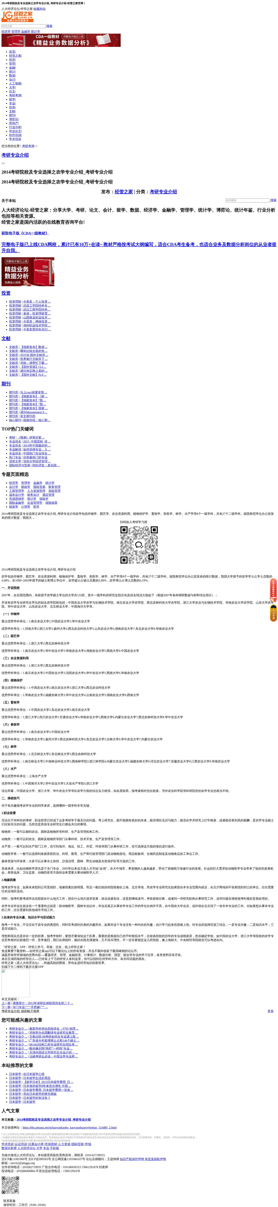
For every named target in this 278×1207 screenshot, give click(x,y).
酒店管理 (48, 494)
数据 (12, 75)
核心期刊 (15, 420)
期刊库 (13, 392)
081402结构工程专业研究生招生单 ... (53, 1044)
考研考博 (15, 95)
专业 (12, 103)
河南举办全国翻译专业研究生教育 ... (53, 1032)
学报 (88, 1144)
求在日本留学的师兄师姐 (40, 1093)
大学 (12, 87)
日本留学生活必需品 (36, 1078)
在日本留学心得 (33, 1074)
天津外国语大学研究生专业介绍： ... (53, 1052)
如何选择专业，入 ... (36, 449)
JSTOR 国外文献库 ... (34, 355)
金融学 (25, 31)
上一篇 (6, 1003)
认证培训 (21, 1144)
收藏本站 (39, 8)
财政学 (25, 486)
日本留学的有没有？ (36, 1097)
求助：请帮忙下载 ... (33, 362)
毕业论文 (15, 131)
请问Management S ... (33, 412)
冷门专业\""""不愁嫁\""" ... (30, 1007)
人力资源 (64, 1144)
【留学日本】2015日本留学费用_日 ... (48, 1082)
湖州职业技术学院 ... (36, 325)
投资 (12, 107)
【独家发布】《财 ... (33, 396)
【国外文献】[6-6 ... (33, 374)
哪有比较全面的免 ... (33, 351)
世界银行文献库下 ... (33, 358)
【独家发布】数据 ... (33, 347)
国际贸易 (39, 486)
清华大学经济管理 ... (36, 461)
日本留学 (15, 1074)
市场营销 (51, 1144)
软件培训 (15, 135)
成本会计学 (16, 494)
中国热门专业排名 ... (36, 453)
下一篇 (6, 1007)
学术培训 (15, 139)
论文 (12, 91)
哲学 (36, 506)
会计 (12, 79)
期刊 (12, 115)
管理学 (15, 31)
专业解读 (15, 449)
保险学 (43, 498)
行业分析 (15, 127)
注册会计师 (35, 1144)
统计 (12, 71)
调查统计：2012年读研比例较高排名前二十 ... (43, 1003)
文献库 (13, 347)
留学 (12, 99)
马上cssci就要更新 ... (33, 392)
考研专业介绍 (163, 191)
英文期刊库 (27, 416)
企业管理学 (34, 502)
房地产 (13, 123)
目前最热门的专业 (35, 457)
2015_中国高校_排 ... (36, 441)
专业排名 (15, 441)
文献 (12, 111)
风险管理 (54, 490)
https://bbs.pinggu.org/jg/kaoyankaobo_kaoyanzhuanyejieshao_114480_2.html (69, 1127)
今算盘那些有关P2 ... (37, 329)
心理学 (25, 506)
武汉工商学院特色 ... (36, 309)
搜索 (49, 26)
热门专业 (15, 457)
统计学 (35, 31)
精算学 (13, 506)
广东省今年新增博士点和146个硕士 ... (54, 1040)
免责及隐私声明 (155, 1159)
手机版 (54, 1148)
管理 (12, 63)
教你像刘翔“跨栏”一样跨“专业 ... (51, 1048)
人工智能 (15, 83)
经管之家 (15, 55)
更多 (271, 1011)
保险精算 (51, 502)
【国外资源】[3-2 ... (33, 366)
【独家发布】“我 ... (33, 400)
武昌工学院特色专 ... (36, 305)
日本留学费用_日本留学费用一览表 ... (48, 1089)
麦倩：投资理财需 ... (36, 313)
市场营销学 (16, 498)
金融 (12, 67)
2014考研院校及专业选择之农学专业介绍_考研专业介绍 (54, 1119)
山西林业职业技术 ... (36, 317)
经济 (12, 59)
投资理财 (15, 301)
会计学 (13, 486)
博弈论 (13, 119)
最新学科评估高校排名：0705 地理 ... (53, 1028)
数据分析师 (9, 1148)
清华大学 (15, 461)
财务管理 (54, 486)
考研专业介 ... (18, 1028)
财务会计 (33, 494)
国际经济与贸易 (19, 465)
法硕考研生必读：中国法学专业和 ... (53, 1056)
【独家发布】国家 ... (33, 408)
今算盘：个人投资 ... (36, 301)
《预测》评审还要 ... (30, 437)
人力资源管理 (36, 490)
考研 (12, 437)
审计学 (31, 498)
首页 (12, 51)
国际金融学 (16, 502)
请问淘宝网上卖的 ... (33, 370)
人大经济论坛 (26, 1148)
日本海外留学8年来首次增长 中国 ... (47, 1086)
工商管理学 (16, 490)
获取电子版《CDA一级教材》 (25, 233)
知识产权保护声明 (132, 1159)
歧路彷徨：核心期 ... (36, 420)
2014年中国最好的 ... (36, 445)
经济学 (6, 31)
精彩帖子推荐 (20, 1011)
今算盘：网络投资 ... (36, 321)
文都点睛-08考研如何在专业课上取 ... (54, 1036)
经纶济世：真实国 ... (46, 465)
